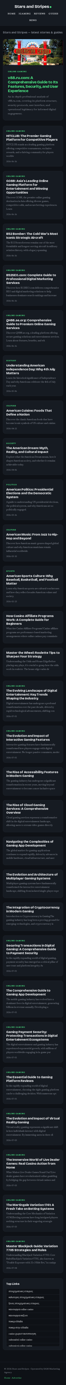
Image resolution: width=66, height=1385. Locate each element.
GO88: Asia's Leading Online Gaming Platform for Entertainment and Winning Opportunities (27, 186)
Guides (53, 14)
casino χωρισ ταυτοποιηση (22, 1334)
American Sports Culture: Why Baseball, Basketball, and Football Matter (32, 580)
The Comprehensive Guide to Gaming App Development (28, 992)
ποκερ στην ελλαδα (18, 1328)
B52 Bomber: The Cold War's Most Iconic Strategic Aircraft (32, 236)
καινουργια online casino (21, 1310)
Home (12, 14)
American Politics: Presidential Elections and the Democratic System (29, 493)
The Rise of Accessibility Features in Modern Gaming (32, 774)
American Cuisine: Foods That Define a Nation (29, 412)
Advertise (16, 1378)
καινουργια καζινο (18, 1316)
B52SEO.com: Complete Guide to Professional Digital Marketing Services (31, 279)
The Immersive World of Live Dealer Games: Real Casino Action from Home (33, 1163)
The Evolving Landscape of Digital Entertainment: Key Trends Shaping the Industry (31, 694)
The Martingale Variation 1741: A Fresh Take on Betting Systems (30, 1207)
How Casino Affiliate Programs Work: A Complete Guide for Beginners (30, 620)
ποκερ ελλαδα (16, 1322)
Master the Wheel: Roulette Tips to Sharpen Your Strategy (33, 654)
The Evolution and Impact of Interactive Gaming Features (28, 738)
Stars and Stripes (32, 6)
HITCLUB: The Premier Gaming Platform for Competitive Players (32, 138)
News (33, 20)
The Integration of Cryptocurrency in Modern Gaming (32, 909)
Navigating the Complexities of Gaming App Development (30, 843)
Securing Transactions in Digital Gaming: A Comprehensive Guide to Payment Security (31, 949)
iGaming (25, 14)
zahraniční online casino (20, 1340)
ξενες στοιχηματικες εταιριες (24, 1304)
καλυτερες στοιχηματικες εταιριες (26, 1297)
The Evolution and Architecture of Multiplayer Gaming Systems (32, 876)
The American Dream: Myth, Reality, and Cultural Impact (27, 450)
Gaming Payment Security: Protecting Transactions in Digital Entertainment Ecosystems (31, 1036)
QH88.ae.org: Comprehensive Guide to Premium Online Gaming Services (31, 324)
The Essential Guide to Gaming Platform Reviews (29, 1079)
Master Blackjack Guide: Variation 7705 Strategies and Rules (32, 1248)
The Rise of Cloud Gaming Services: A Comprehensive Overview (27, 809)
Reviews (39, 14)
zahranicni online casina (20, 1346)
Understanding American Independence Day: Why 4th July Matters (30, 369)
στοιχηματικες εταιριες (21, 1291)
